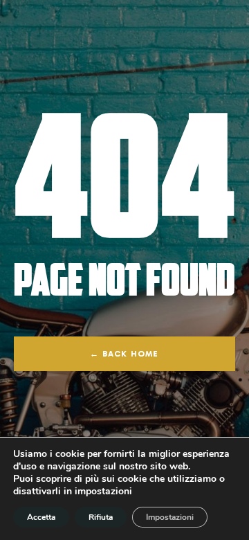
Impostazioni (170, 517)
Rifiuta (101, 517)
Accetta (41, 517)
